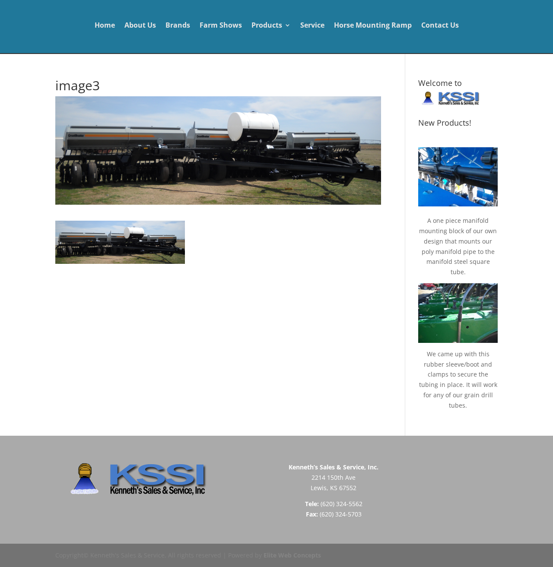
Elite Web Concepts (292, 555)
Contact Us (440, 26)
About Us (140, 26)
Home (105, 26)
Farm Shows (221, 26)
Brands (177, 26)
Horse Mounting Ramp (373, 26)
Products (266, 26)
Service (312, 26)
